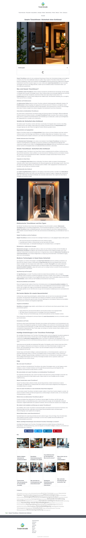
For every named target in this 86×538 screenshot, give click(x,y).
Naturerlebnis (52, 502)
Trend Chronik (22, 12)
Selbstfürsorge (51, 504)
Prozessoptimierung (21, 504)
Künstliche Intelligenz (47, 501)
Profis (53, 12)
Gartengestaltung (36, 499)
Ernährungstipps (20, 499)
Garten (33, 523)
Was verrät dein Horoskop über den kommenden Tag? (61, 480)
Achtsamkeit (20, 493)
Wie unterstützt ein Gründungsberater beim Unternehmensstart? (36, 482)
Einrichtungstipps (62, 495)
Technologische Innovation (57, 506)
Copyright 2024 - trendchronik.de (43, 536)
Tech (61, 12)
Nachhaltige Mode (28, 503)
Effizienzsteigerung (50, 495)
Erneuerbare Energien (63, 497)
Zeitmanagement (46, 510)
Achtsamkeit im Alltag (27, 493)
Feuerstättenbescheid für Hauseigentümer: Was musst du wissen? (49, 456)
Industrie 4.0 (29, 500)
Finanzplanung (27, 499)
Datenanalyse (56, 493)
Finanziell (28, 12)
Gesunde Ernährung (56, 499)
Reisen (57, 12)
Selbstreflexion (59, 504)
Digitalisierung (38, 495)
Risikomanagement (42, 504)
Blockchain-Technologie (47, 493)
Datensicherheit (62, 493)
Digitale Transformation (25, 495)
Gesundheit (34, 12)
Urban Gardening (47, 508)
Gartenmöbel (44, 499)
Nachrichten (48, 12)
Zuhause (65, 12)
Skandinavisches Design (22, 506)
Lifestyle (40, 12)
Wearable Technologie (55, 508)
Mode (43, 12)
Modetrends (59, 501)
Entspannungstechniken (49, 497)
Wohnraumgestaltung (34, 510)
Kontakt (43, 15)
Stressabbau (31, 506)
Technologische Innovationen (24, 508)
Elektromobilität (20, 497)
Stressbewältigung (43, 506)
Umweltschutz (37, 508)
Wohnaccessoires (21, 510)
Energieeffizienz (31, 497)
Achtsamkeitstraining (36, 493)
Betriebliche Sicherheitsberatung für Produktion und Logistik (36, 458)
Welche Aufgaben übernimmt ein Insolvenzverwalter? (22, 458)
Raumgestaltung (31, 504)
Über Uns (34, 531)
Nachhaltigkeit (42, 503)
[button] (67, 67)
